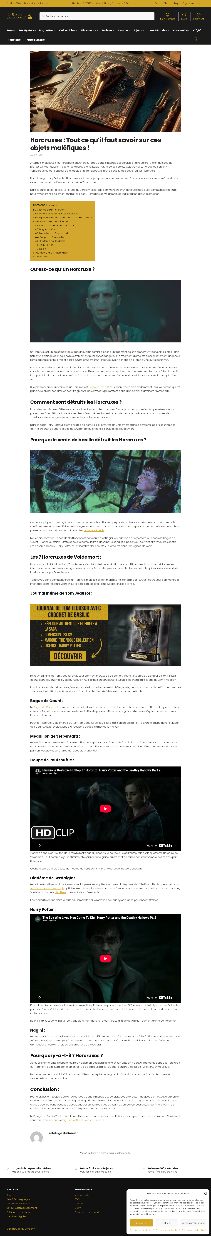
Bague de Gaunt (44, 707)
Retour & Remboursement (22, 1207)
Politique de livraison (18, 1212)
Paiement (198, 18)
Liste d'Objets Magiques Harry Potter (111, 1153)
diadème (60, 892)
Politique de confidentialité (142, 1230)
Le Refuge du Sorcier (62, 1133)
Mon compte (82, 1195)
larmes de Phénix (94, 530)
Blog (9, 1195)
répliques (54, 1120)
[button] (204, 1193)
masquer (52, 205)
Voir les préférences (193, 1223)
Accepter (141, 1223)
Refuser (166, 1223)
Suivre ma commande (87, 1212)
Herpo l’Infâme (97, 387)
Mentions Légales (17, 1216)
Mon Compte (167, 18)
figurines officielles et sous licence (84, 1120)
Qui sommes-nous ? (18, 1203)
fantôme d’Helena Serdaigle (47, 888)
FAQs (184, 18)
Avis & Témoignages (18, 1199)
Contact (79, 1203)
